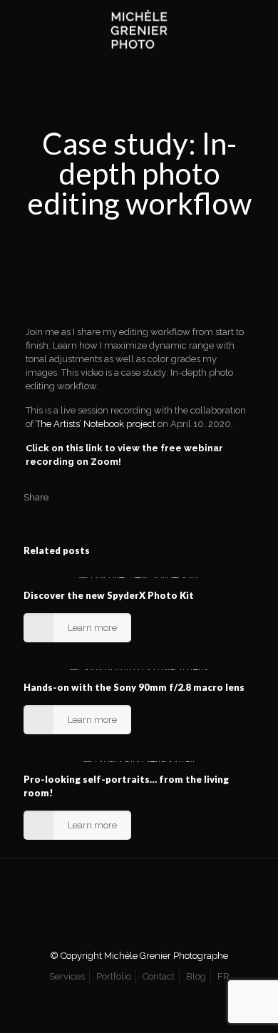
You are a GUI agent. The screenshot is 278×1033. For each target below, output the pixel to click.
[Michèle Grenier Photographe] (139, 28)
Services (67, 976)
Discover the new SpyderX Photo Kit (109, 595)
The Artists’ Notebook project (95, 423)
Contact (159, 976)
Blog (196, 976)
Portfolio (113, 976)
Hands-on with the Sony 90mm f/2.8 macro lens (134, 687)
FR (223, 976)
